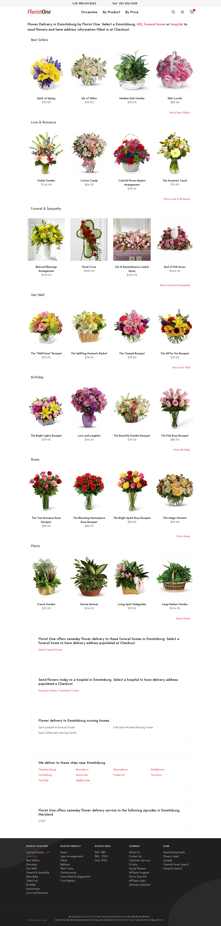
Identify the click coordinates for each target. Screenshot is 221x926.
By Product (111, 12)
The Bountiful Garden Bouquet (132, 435)
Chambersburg (47, 769)
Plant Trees (66, 868)
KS (120, 916)
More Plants (183, 618)
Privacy (133, 864)
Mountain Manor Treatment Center (58, 690)
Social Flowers (137, 868)
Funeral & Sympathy (37, 872)
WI (141, 919)
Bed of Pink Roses (175, 267)
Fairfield (43, 780)
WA (138, 919)
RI (111, 919)
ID (112, 916)
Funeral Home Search (176, 864)
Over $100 (101, 860)
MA (129, 916)
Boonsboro (82, 769)
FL (101, 916)
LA (126, 916)
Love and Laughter (89, 435)
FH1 (158, 919)
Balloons (65, 864)
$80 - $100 (101, 856)
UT (127, 919)
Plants (63, 860)
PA (108, 919)
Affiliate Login (137, 880)
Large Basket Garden (175, 604)
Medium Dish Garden (131, 98)
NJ (78, 919)
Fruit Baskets (67, 880)
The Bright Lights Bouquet (46, 435)
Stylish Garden (46, 180)
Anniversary (33, 889)
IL (114, 916)
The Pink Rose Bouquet (175, 435)
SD (117, 919)
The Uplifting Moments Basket (89, 353)
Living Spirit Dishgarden (132, 604)
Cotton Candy (89, 180)
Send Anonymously (174, 852)
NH (75, 919)
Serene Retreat (89, 604)
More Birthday (181, 450)
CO (87, 916)
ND (67, 919)
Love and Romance (37, 893)
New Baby (32, 876)
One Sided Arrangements (75, 876)
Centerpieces (68, 872)
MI (140, 916)
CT (90, 916)
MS (56, 919)
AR (76, 916)
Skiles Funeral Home (50, 650)
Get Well (31, 868)
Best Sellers (33, 860)
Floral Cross (89, 267)
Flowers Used (171, 856)
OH (93, 919)
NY (89, 919)
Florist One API (138, 876)
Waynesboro (120, 769)
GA (104, 916)
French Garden (46, 604)
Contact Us (135, 856)
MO (148, 916)
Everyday (31, 864)
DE (98, 916)
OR (104, 919)
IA (110, 916)
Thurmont (156, 775)
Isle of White (89, 98)
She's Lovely (175, 98)
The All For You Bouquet (175, 353)
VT (133, 919)
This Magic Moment (175, 518)
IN (117, 916)
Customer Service (139, 860)
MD (139, 24)
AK (70, 916)
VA (130, 919)
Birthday (31, 885)
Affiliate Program (139, 872)
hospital (176, 24)
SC (113, 919)
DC (94, 916)
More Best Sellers (180, 112)
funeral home (154, 24)
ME (136, 916)
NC (64, 919)
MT (60, 919)
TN (120, 919)
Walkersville (83, 780)
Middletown (157, 769)
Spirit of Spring (46, 98)
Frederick (118, 775)
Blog (154, 919)
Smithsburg (45, 775)
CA (83, 916)
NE (71, 919)
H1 (162, 919)
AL (73, 916)
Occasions (89, 12)
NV (85, 919)
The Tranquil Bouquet (132, 353)
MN (143, 916)
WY (149, 919)
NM (81, 919)
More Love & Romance (177, 199)
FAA (97, 919)
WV (145, 919)
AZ (79, 916)
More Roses (183, 536)
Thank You (32, 880)
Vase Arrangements (71, 856)
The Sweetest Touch (175, 180)
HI (107, 916)
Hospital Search (172, 868)
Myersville (82, 775)
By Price (131, 12)
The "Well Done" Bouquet (46, 353)
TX (124, 919)
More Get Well (181, 367)
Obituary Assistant (139, 885)
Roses (63, 852)
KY (123, 916)
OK (101, 919)
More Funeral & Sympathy (175, 285)
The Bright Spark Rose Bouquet (132, 518)
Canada (167, 860)
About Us (134, 852)
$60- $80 (100, 852)
